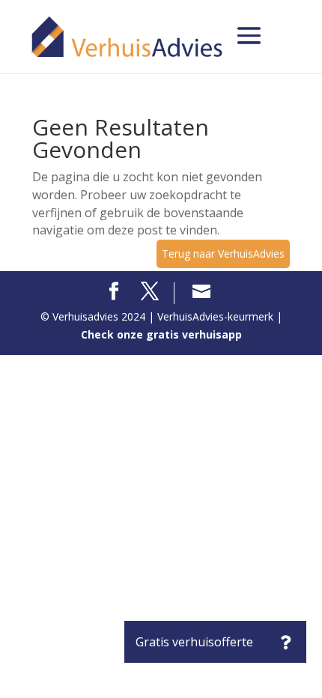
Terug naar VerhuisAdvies (223, 253)
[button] (285, 642)
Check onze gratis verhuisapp (161, 334)
